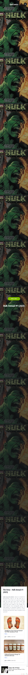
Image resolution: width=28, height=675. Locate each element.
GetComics (14, 4)
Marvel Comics (14, 298)
